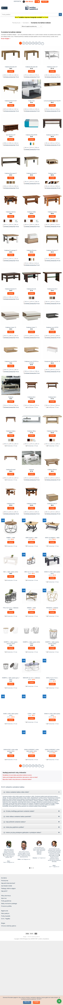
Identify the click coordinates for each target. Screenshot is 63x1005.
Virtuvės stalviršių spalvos (8, 926)
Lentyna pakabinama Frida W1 (52, 101)
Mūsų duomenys (6, 895)
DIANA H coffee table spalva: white (52, 714)
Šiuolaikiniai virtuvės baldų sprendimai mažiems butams (17, 775)
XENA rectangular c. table (52, 537)
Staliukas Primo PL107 (11, 101)
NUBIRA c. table (11, 537)
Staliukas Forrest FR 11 (52, 135)
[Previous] (3, 855)
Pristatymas (4, 880)
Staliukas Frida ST (52, 503)
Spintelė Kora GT (10, 135)
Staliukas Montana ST (11, 173)
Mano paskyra (5, 913)
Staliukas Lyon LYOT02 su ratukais (31, 362)
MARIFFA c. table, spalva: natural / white (11, 642)
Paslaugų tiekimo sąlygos (8, 888)
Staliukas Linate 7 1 (31, 327)
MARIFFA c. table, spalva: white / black (31, 642)
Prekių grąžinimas (6, 901)
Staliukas (10, 397)
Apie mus (4, 898)
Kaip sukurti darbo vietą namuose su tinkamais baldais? (17, 779)
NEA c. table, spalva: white (10, 572)
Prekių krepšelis (5, 916)
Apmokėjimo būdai (6, 886)
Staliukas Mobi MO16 (31, 135)
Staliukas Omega (31, 503)
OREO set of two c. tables (31, 572)
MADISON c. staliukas (52, 608)
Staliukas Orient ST (52, 67)
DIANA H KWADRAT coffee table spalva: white (31, 750)
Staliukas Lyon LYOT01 (52, 327)
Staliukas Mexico (52, 469)
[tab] (31, 792)
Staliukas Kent (31, 397)
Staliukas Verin (52, 173)
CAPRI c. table (31, 713)
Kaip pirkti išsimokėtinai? (8, 883)
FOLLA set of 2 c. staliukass (10, 608)
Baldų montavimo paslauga (9, 903)
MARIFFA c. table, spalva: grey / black (10, 678)
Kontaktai (4, 878)
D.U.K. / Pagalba (5, 918)
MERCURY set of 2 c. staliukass (31, 678)
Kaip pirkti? (4, 891)
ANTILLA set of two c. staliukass (52, 678)
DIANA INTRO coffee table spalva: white (11, 750)
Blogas (3, 923)
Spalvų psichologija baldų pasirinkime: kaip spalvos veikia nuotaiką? (20, 777)
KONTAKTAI (17, 1)
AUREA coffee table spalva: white (10, 714)
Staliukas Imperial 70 (10, 289)
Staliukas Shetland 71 (52, 250)
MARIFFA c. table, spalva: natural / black (52, 642)
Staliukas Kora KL (31, 289)
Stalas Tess (31, 101)
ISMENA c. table (31, 608)
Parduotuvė (16, 23)
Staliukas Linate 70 (10, 327)
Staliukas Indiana (10, 431)
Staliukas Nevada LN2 (31, 67)
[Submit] (60, 14)
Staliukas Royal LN (31, 173)
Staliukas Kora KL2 (52, 289)
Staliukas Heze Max (52, 431)
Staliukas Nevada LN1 (11, 67)
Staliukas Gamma (11, 212)
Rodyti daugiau (5, 38)
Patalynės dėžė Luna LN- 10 (52, 361)
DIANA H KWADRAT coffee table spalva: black (52, 750)
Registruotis (4, 911)
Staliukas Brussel (10, 469)
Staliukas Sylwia (52, 212)
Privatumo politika (6, 906)
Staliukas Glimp (31, 431)
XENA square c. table (31, 537)
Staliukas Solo (11, 503)
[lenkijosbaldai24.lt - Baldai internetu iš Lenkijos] (31, 8)
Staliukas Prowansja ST (10, 250)
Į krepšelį (11, 71)
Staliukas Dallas (31, 212)
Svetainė (26, 23)
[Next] (59, 855)
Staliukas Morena (31, 250)
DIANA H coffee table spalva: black (52, 572)
